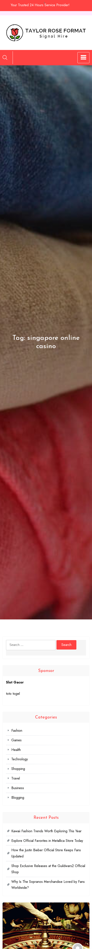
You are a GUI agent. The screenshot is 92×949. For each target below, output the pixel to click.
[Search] (5, 57)
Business (17, 787)
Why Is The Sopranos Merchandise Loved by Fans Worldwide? (48, 884)
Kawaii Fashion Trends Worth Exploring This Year (46, 831)
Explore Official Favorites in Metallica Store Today (47, 840)
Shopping (18, 768)
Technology (19, 759)
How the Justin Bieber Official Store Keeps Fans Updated (46, 853)
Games (16, 740)
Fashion (16, 730)
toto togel (13, 693)
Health (16, 749)
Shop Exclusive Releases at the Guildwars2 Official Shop (48, 869)
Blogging (17, 797)
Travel (15, 778)
